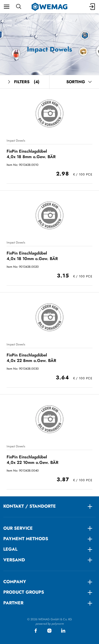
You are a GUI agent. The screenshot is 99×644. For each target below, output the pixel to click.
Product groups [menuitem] (23, 592)
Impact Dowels (16, 140)
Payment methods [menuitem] (25, 538)
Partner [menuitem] (13, 603)
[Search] (18, 6)
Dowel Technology (16, 25)
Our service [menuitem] (18, 528)
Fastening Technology (57, 20)
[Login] (92, 6)
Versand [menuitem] (14, 560)
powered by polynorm (49, 623)
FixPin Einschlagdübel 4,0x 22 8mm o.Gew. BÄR (31, 357)
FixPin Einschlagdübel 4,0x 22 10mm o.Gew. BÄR (32, 459)
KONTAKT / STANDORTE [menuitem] (29, 506)
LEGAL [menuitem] (10, 549)
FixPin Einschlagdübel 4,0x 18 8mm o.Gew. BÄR (31, 153)
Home (7, 20)
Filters (26, 82)
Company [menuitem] (14, 581)
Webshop (27, 20)
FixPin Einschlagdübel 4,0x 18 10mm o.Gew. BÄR (32, 255)
